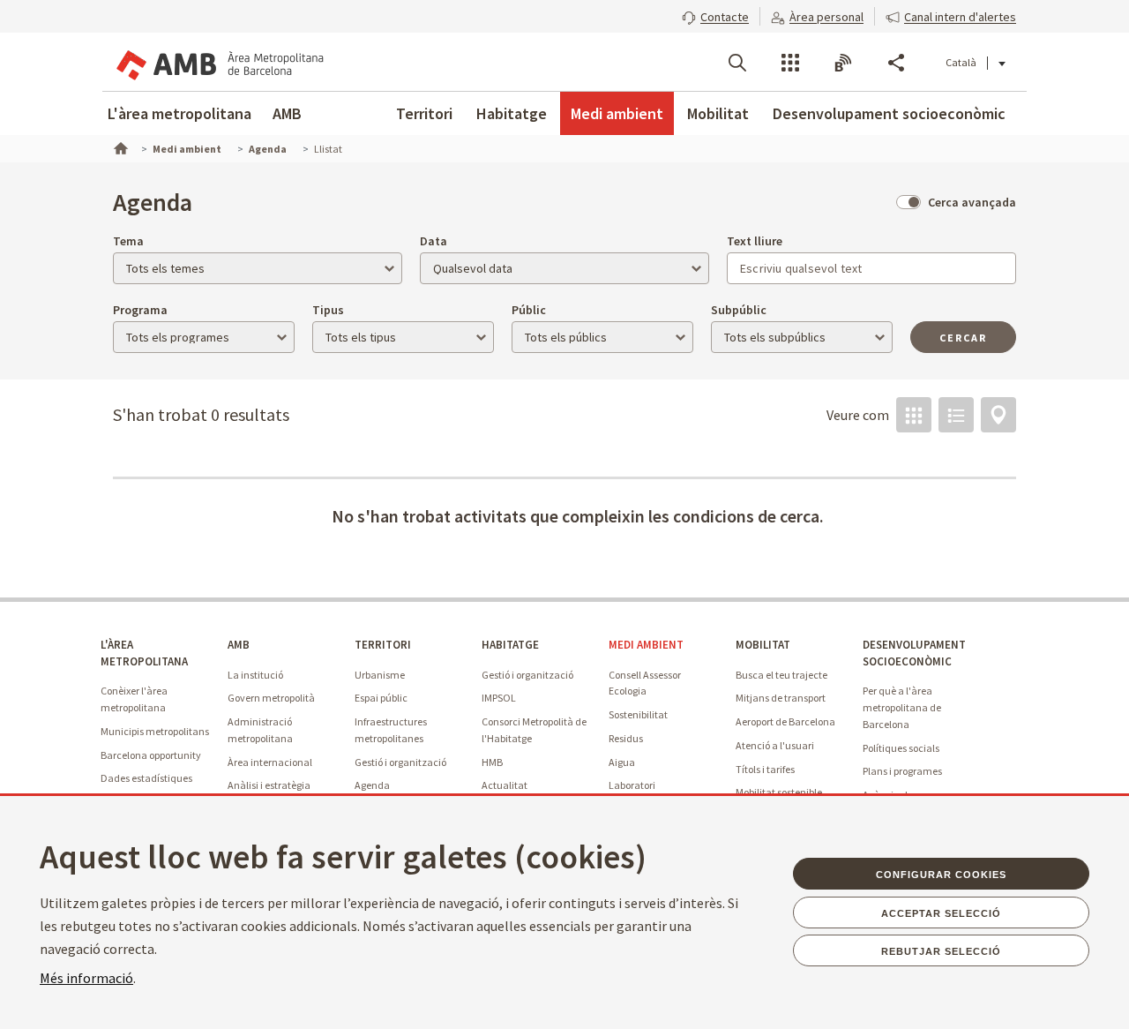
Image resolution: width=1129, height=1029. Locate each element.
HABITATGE (510, 644)
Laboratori (632, 785)
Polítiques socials (901, 748)
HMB (492, 762)
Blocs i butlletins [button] (843, 63)
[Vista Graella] (913, 414)
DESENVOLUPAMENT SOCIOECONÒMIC (914, 653)
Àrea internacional (270, 762)
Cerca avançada (972, 202)
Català (961, 62)
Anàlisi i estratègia (269, 785)
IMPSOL (499, 697)
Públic (529, 310)
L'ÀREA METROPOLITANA (144, 653)
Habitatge (511, 113)
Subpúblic (738, 310)
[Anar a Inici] (119, 146)
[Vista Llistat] (956, 414)
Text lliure (754, 241)
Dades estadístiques (146, 778)
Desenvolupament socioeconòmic (889, 113)
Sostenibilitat (638, 714)
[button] (715, 15)
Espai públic (381, 697)
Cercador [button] (737, 63)
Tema (128, 241)
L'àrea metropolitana (179, 113)
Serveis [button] (790, 63)
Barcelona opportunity (151, 755)
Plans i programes (902, 770)
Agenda (372, 785)
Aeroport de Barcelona (785, 721)
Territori (424, 113)
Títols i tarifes (765, 769)
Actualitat (504, 785)
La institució (255, 674)
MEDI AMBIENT (646, 644)
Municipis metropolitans (155, 731)
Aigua (622, 762)
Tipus (328, 310)
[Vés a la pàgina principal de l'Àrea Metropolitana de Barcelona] (219, 62)
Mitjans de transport (781, 697)
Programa (140, 310)
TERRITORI (383, 644)
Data (433, 241)
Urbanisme (380, 674)
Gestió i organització (400, 762)
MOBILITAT (763, 644)
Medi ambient (617, 113)
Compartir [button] (896, 63)
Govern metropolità (271, 697)
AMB (287, 113)
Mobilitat (718, 113)
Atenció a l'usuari (775, 745)
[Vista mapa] (998, 414)
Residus (626, 738)
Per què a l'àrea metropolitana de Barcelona (902, 707)
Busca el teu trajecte (781, 674)
